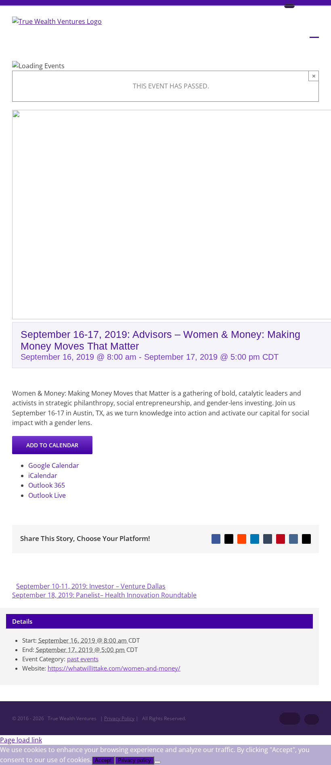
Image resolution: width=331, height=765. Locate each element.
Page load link (21, 740)
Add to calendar (52, 445)
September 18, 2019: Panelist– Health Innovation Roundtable (104, 595)
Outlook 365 (46, 485)
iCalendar (42, 475)
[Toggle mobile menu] (314, 32)
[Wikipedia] (289, 6)
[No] (157, 762)
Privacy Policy (119, 718)
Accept (103, 760)
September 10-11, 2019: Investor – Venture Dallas (91, 586)
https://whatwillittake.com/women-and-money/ (114, 668)
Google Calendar (53, 465)
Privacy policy (134, 760)
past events (82, 659)
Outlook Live (47, 495)
